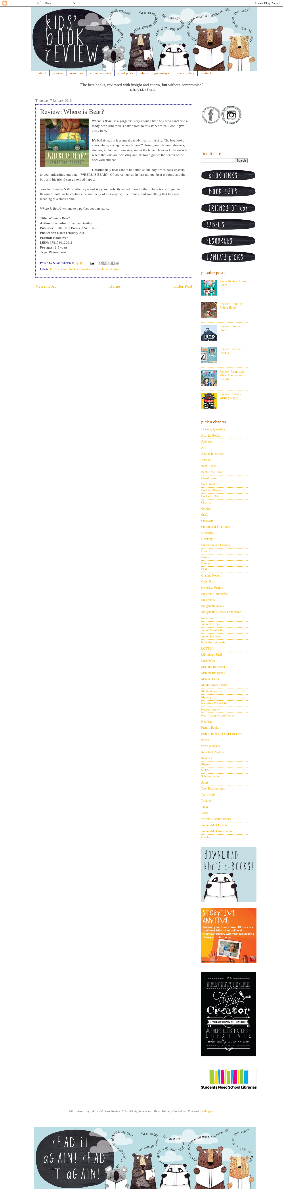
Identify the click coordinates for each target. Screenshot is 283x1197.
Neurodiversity (210, 709)
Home (114, 286)
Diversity (207, 539)
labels (144, 73)
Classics (206, 502)
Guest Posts (208, 581)
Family (205, 557)
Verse (204, 812)
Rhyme (205, 764)
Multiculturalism (211, 691)
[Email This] (100, 263)
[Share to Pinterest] (117, 263)
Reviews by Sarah (92, 269)
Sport (204, 782)
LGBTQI (207, 648)
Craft (204, 514)
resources (76, 73)
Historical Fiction (212, 587)
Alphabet (206, 441)
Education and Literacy (215, 545)
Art (203, 447)
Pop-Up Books (210, 746)
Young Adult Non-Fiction (217, 831)
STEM (205, 770)
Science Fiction (210, 776)
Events (205, 551)
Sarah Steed (112, 269)
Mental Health (210, 679)
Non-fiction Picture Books (217, 715)
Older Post (182, 286)
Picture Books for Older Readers (221, 733)
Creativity (207, 520)
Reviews (74, 269)
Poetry (205, 739)
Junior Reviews (210, 636)
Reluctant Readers (212, 752)
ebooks (205, 837)
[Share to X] (109, 263)
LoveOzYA (208, 660)
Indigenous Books (212, 606)
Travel (205, 807)
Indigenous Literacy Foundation (221, 612)
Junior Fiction (210, 624)
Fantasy (206, 563)
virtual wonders (100, 73)
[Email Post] (92, 263)
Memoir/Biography (213, 673)
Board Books (209, 478)
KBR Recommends (213, 642)
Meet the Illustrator (213, 667)
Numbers (206, 721)
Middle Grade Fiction (214, 685)
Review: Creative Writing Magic (230, 396)
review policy (185, 73)
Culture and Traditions (215, 526)
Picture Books (58, 269)
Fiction (205, 569)
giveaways (161, 73)
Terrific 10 (208, 794)
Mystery (206, 697)
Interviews (207, 618)
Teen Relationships (213, 788)
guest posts (125, 73)
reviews (58, 73)
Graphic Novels (211, 575)
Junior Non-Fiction (213, 630)
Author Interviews (212, 453)
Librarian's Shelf (211, 654)
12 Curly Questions (213, 429)
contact (206, 73)
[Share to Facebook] (113, 263)
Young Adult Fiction (214, 825)
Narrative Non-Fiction (215, 703)
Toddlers (206, 800)
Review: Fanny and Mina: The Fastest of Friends (232, 375)
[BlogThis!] (104, 263)
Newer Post (45, 286)
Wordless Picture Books (216, 819)
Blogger (209, 1111)
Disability (207, 533)
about (42, 73)
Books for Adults (211, 496)
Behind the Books (212, 472)
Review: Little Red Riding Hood (231, 305)
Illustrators (208, 599)
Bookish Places (210, 490)
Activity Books (210, 435)
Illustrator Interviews (214, 594)
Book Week (208, 484)
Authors (206, 460)
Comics (205, 508)
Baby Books (208, 465)
